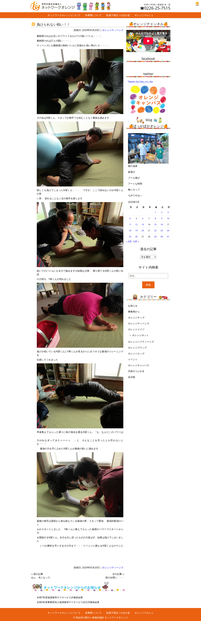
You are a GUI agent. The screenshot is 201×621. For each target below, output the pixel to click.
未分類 (131, 377)
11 (130, 224)
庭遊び (131, 171)
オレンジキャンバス (138, 365)
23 (162, 230)
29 (155, 236)
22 (155, 230)
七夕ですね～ (135, 195)
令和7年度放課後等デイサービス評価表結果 (60, 597)
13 (143, 224)
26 (136, 236)
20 (143, 230)
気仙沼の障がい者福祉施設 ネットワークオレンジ (102, 617)
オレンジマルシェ (144, 15)
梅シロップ (134, 189)
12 (136, 224)
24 (168, 230)
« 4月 (129, 241)
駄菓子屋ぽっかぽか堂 (118, 15)
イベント (132, 359)
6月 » (136, 241)
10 (168, 218)
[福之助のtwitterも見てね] (93, 5)
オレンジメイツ (136, 329)
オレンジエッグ (136, 353)
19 (136, 230)
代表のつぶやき (136, 371)
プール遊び (134, 177)
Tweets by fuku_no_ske (140, 81)
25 (130, 236)
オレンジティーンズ (112, 30)
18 (130, 230)
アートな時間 (135, 183)
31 (168, 236)
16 (162, 224)
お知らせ (132, 305)
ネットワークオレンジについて (64, 15)
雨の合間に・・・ (114, 575)
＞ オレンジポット (139, 335)
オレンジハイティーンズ (141, 341)
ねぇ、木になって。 (41, 575)
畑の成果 (132, 166)
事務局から (134, 311)
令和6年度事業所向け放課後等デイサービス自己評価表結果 (68, 602)
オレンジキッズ (136, 317)
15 (155, 224)
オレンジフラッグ (137, 347)
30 (162, 236)
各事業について (93, 15)
